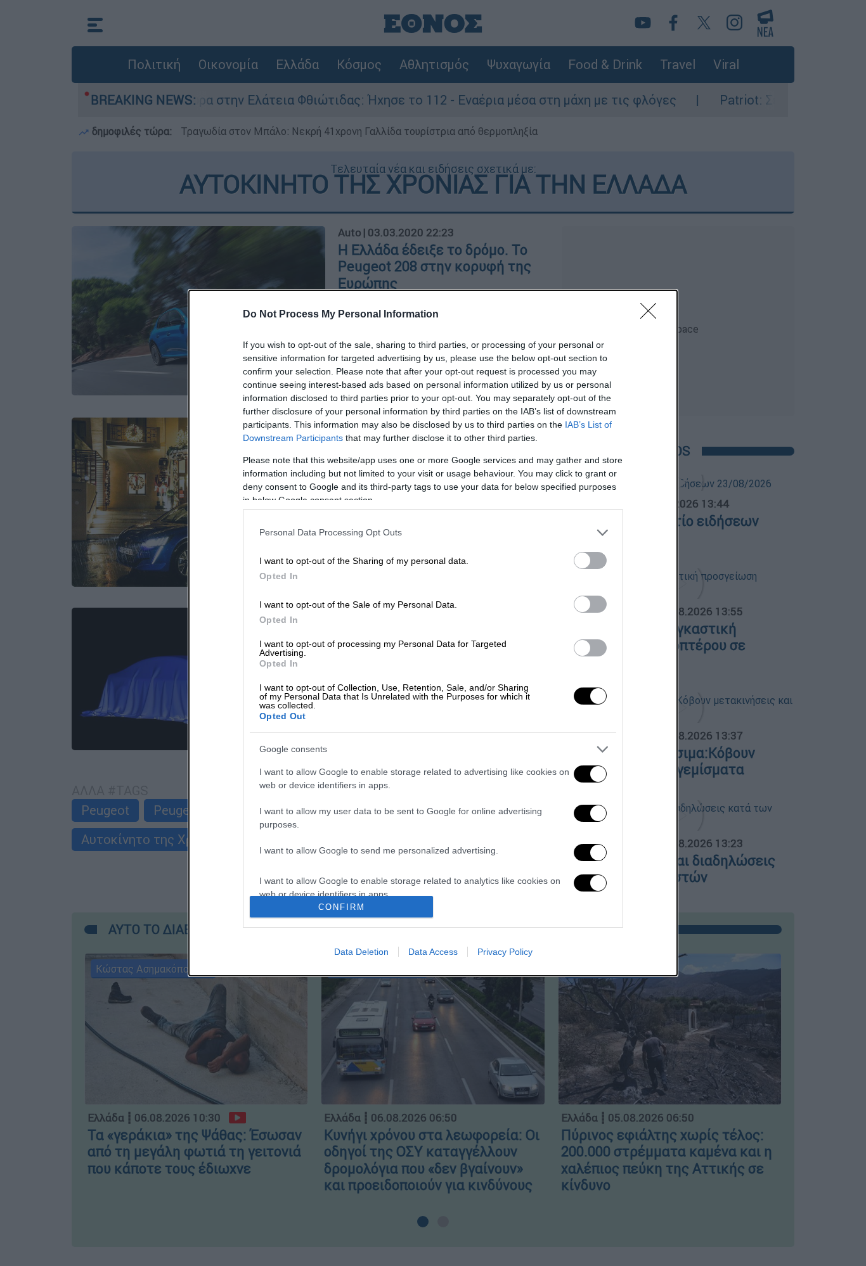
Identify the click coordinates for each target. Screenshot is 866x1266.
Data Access (433, 952)
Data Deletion (361, 952)
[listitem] (433, 532)
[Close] (652, 315)
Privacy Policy (505, 952)
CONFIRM (341, 907)
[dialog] (433, 633)
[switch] (590, 560)
